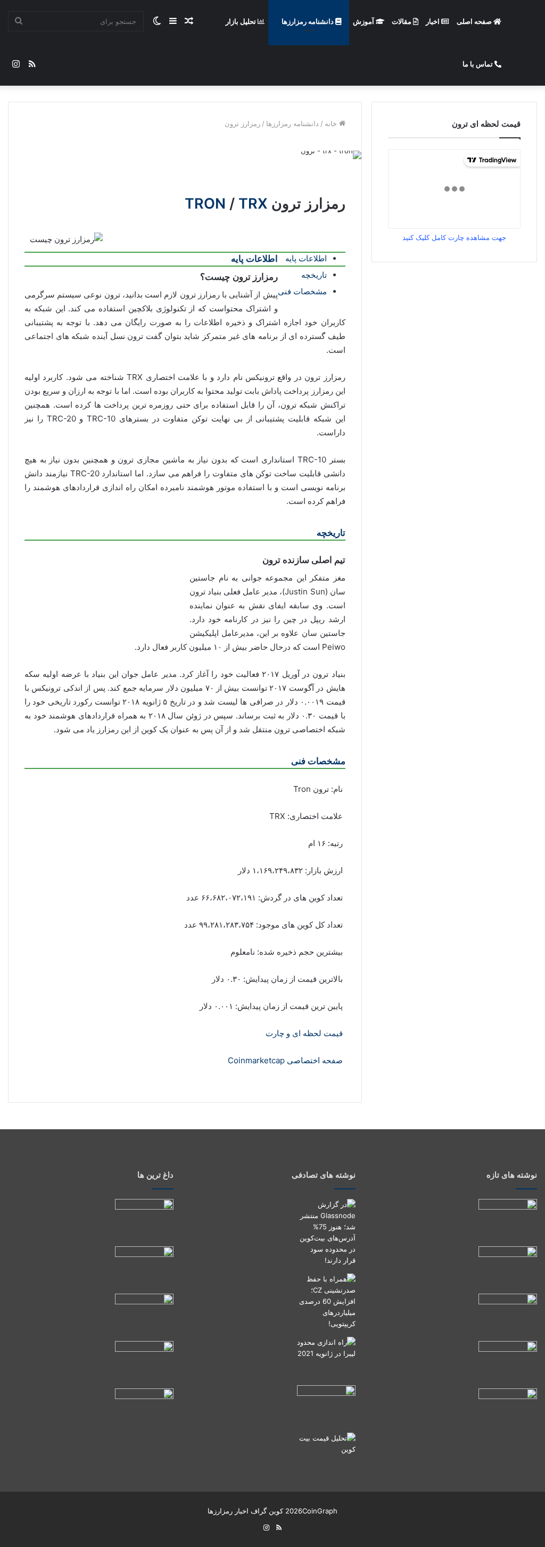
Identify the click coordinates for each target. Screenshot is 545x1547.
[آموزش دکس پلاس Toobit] (507, 1219)
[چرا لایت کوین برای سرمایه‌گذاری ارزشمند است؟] (326, 1405)
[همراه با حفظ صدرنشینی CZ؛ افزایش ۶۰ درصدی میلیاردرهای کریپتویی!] (326, 1301)
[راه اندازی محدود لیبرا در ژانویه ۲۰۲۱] (326, 1357)
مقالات (402, 21)
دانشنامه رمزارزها (308, 21)
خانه (332, 123)
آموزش (364, 21)
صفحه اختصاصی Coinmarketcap (285, 1060)
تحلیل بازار (242, 21)
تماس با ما (478, 64)
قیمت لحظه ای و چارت (304, 1033)
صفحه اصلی (475, 21)
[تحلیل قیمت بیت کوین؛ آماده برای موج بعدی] (326, 1453)
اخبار (433, 21)
